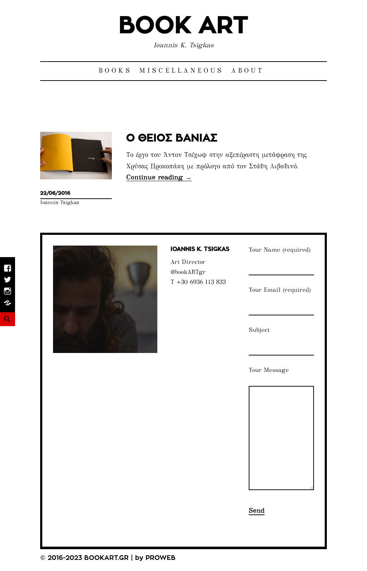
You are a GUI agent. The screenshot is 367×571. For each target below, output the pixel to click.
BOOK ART (183, 26)
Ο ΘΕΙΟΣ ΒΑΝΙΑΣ (172, 138)
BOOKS (115, 71)
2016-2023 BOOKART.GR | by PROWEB (112, 558)
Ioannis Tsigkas (59, 202)
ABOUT (247, 71)
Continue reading (159, 178)
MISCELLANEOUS (181, 71)
